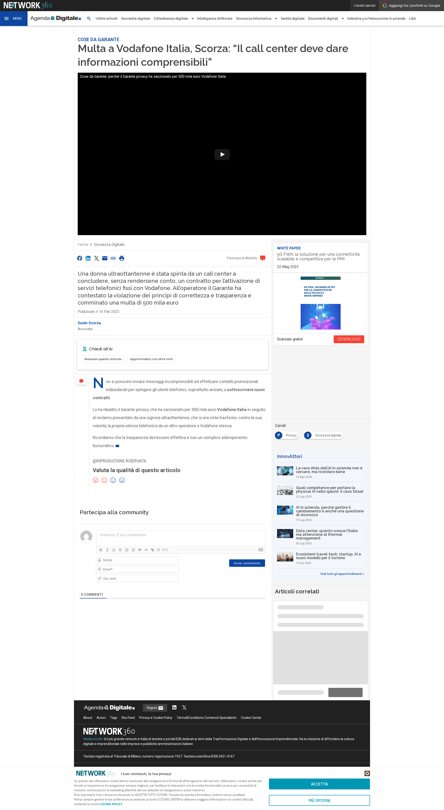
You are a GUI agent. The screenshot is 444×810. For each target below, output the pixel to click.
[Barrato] (120, 550)
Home (83, 244)
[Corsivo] (107, 550)
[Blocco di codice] (146, 550)
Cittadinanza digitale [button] (171, 18)
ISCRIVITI (396, 802)
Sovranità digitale (135, 18)
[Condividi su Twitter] (96, 258)
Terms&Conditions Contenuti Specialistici (207, 718)
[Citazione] (139, 550)
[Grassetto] (101, 550)
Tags (113, 718)
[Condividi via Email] (104, 258)
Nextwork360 (93, 739)
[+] (165, 549)
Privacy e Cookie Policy (155, 718)
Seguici (152, 708)
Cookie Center (251, 718)
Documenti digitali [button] (323, 18)
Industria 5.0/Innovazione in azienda (376, 18)
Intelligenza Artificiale (214, 18)
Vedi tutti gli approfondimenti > (342, 574)
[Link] (152, 550)
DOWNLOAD (349, 339)
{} (158, 549)
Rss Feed (128, 718)
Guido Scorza (89, 323)
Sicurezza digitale (109, 244)
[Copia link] (113, 258)
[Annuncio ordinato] (126, 550)
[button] (14, 18)
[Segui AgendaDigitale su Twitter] (184, 708)
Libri (412, 18)
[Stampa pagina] (121, 258)
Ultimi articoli (106, 18)
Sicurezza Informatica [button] (253, 18)
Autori (101, 718)
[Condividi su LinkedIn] (88, 258)
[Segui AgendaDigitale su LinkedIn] (174, 708)
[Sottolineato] (114, 550)
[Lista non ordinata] (133, 550)
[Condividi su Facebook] (79, 258)
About (87, 718)
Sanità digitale (293, 18)
